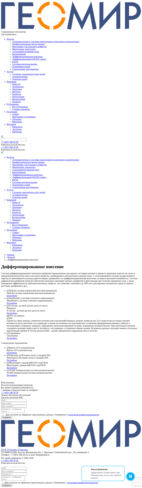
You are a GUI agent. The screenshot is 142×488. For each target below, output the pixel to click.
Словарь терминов (21, 109)
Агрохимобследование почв (25, 51)
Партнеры (17, 132)
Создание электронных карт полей (28, 74)
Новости (16, 84)
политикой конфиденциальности (83, 415)
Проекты (16, 102)
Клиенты (16, 94)
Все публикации (20, 107)
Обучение (16, 119)
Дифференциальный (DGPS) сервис (29, 59)
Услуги (10, 71)
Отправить (6, 417)
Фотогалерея (18, 97)
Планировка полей (21, 66)
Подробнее (12, 295)
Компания (11, 81)
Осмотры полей (19, 79)
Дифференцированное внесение (27, 56)
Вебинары (17, 122)
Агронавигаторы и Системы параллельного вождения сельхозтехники (45, 41)
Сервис (15, 114)
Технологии (18, 86)
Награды (16, 91)
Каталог (10, 39)
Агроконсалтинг (20, 76)
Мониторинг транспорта (24, 49)
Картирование (19, 54)
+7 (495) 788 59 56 (9, 142)
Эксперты (17, 129)
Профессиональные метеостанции (28, 44)
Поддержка (12, 112)
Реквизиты (17, 127)
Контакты (11, 124)
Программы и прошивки (24, 117)
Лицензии (17, 89)
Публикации (13, 104)
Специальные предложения (25, 69)
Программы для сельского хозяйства (29, 46)
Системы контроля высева (24, 64)
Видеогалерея (18, 99)
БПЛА (15, 61)
